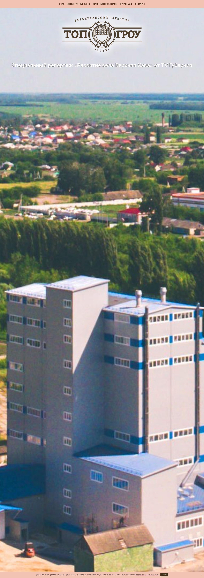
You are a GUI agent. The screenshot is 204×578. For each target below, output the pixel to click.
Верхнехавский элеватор (105, 4)
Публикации (126, 4)
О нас (61, 4)
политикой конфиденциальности (147, 575)
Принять (164, 575)
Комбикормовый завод (78, 4)
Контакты (140, 4)
